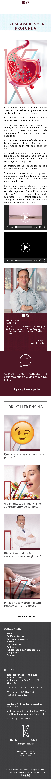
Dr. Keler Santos (15, 636)
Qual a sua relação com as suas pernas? (24, 455)
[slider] (23, 227)
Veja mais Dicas (26, 616)
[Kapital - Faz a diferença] (25, 775)
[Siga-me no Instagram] (27, 3)
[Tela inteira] (43, 227)
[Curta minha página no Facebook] (23, 3)
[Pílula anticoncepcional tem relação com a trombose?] (22, 598)
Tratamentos (14, 644)
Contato (11, 655)
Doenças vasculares (17, 639)
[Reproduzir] (7, 227)
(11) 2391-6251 (26, 718)
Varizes (10, 641)
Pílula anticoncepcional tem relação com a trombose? (22, 604)
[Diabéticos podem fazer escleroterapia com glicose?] (22, 548)
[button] (25, 218)
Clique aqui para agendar (26, 389)
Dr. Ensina (12, 647)
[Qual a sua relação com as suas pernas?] (22, 449)
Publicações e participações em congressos (24, 651)
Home (10, 633)
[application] (25, 217)
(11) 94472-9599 (27, 692)
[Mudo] (39, 227)
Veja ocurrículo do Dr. (37, 341)
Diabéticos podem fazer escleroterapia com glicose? (22, 554)
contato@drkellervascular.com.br (24, 687)
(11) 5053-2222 (19, 694)
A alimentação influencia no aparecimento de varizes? (22, 505)
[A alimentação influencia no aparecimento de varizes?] (22, 499)
